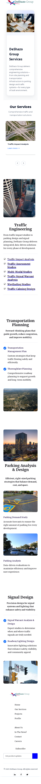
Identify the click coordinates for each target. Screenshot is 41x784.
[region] (20, 135)
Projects (18, 714)
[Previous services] (17, 163)
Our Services (20, 709)
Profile (18, 718)
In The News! (21, 732)
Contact (18, 736)
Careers (18, 741)
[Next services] (23, 163)
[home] (19, 3)
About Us (19, 727)
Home (17, 705)
